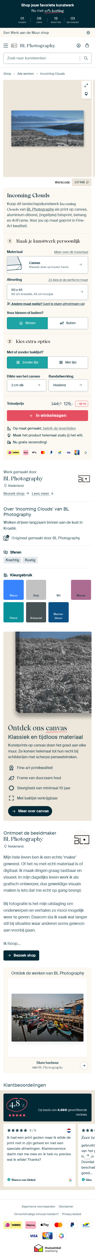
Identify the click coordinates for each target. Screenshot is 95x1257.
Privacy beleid (71, 1214)
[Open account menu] (78, 45)
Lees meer (41, 493)
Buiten (71, 323)
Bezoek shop (14, 493)
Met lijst (71, 362)
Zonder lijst (30, 362)
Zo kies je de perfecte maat (68, 280)
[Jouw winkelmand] (87, 45)
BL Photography (37, 45)
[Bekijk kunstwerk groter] (86, 85)
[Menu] (5, 45)
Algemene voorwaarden (38, 1206)
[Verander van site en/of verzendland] (88, 33)
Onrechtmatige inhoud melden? (36, 1214)
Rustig (30, 560)
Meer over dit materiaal (71, 252)
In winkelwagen (51, 415)
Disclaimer (66, 1206)
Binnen (30, 323)
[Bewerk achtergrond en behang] (86, 94)
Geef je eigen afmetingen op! (48, 304)
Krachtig (12, 560)
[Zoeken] (85, 58)
